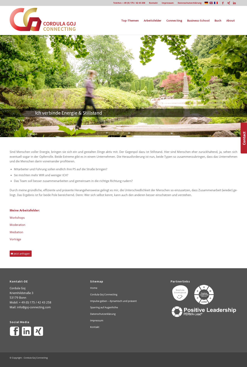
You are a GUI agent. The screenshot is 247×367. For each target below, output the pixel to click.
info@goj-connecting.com (34, 307)
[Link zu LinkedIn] (234, 3)
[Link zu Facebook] (223, 3)
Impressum (168, 2)
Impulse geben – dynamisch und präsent (113, 301)
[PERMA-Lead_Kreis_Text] (204, 294)
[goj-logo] (46, 20)
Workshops (17, 218)
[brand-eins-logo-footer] (180, 293)
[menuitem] (153, 3)
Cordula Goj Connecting (103, 294)
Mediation (16, 232)
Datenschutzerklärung (189, 2)
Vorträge (15, 239)
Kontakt (153, 2)
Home (93, 288)
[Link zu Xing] (228, 3)
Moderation (17, 225)
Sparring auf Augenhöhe (104, 307)
